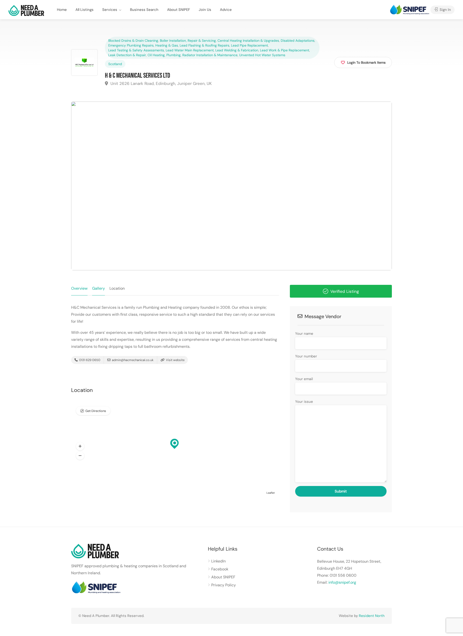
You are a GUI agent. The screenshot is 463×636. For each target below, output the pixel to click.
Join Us (205, 9)
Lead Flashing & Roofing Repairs (204, 45)
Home (62, 9)
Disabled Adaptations (297, 40)
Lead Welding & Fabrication (236, 50)
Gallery (98, 288)
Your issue (304, 401)
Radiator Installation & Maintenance (210, 55)
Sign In (445, 9)
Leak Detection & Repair (127, 55)
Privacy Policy (223, 585)
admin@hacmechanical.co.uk (133, 360)
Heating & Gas (166, 45)
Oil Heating (156, 55)
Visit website (174, 360)
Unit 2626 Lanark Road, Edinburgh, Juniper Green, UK (160, 83)
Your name (304, 333)
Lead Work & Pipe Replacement (284, 50)
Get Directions (95, 411)
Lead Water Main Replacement (190, 50)
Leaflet (270, 492)
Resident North (372, 615)
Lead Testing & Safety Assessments (136, 50)
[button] (80, 446)
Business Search (144, 9)
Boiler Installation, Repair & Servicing (188, 40)
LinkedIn (218, 561)
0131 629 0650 (89, 360)
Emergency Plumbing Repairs (131, 45)
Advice (226, 9)
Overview (79, 288)
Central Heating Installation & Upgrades (248, 40)
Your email (304, 378)
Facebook (219, 569)
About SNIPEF (178, 9)
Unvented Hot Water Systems (262, 55)
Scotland (115, 64)
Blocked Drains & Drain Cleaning (133, 40)
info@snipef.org (342, 582)
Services (109, 9)
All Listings (84, 9)
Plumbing (173, 55)
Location (117, 288)
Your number (306, 356)
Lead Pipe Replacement (249, 45)
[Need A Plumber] (26, 10)
